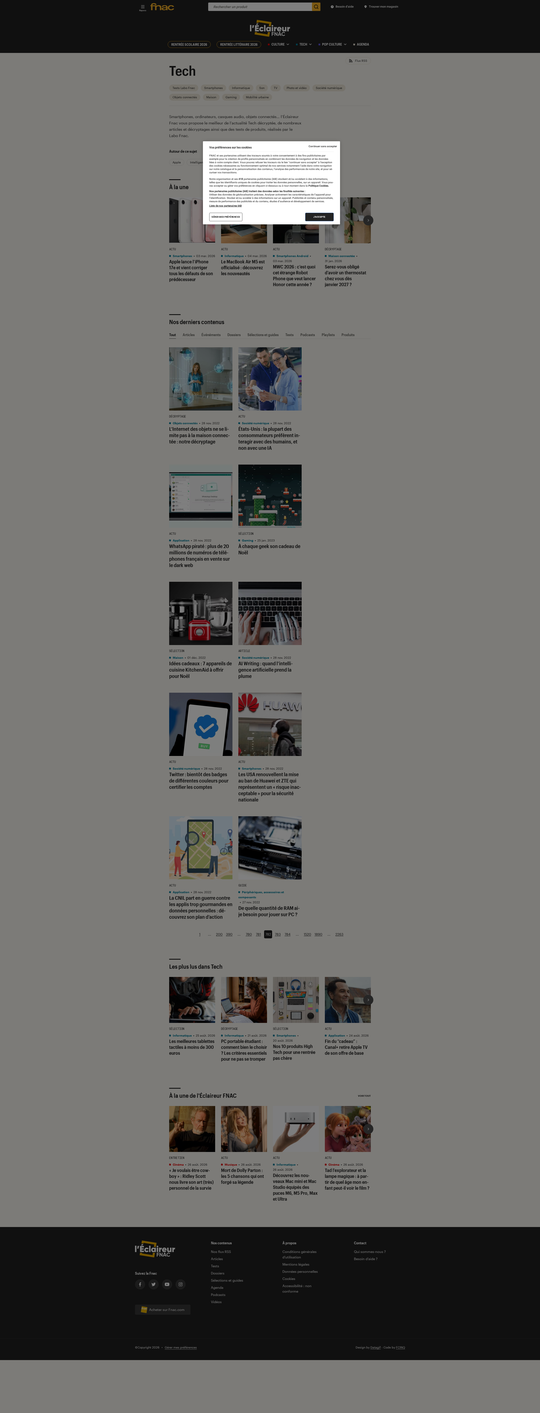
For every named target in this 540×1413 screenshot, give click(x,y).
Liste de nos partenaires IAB (225, 205)
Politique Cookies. (318, 185)
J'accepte (319, 217)
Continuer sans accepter (323, 146)
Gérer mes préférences (226, 217)
